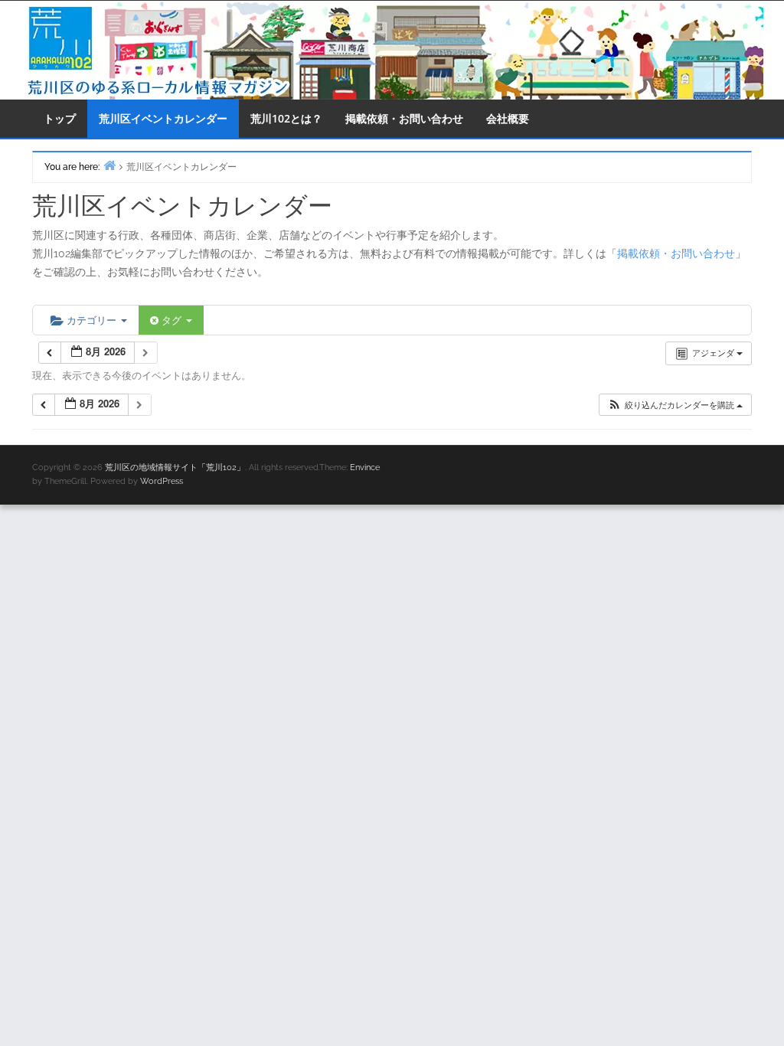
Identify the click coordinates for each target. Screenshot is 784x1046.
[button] (674, 404)
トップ (60, 118)
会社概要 (507, 118)
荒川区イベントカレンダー (163, 118)
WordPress (161, 481)
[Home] (109, 165)
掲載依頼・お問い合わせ (404, 118)
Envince (365, 467)
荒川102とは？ (286, 118)
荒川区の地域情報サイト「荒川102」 (175, 467)
